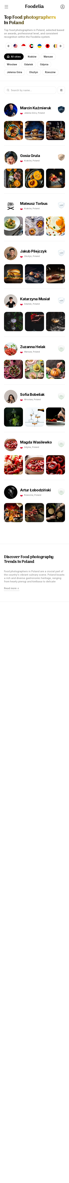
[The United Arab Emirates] (31, 46)
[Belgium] (55, 46)
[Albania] (47, 46)
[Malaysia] (15, 46)
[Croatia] (63, 46)
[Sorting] (61, 90)
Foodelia (34, 6)
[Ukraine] (39, 46)
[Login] (62, 6)
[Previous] (8, 46)
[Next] (60, 46)
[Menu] (6, 6)
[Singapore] (23, 46)
